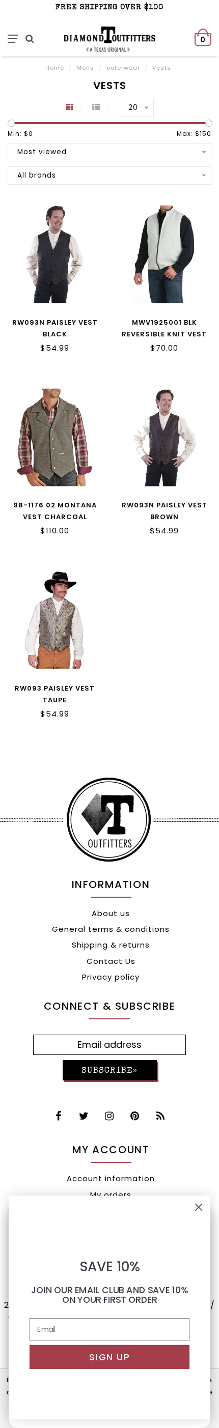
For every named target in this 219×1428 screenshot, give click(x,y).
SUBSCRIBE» (109, 1071)
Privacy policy (111, 977)
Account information (111, 1178)
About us (111, 913)
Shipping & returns (111, 944)
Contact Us (111, 961)
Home (54, 68)
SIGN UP (109, 1357)
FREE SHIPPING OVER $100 (109, 7)
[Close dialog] (199, 1207)
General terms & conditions (111, 929)
